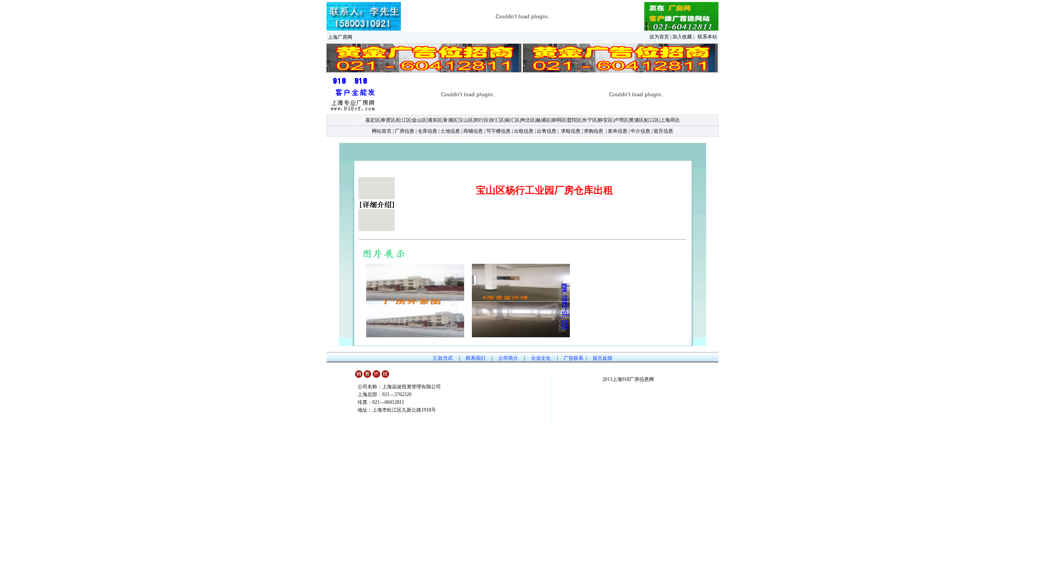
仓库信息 (427, 131)
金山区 (419, 120)
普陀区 (574, 120)
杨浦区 (543, 120)
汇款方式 (443, 358)
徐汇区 (496, 120)
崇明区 (558, 120)
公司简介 (508, 358)
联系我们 (475, 358)
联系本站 (707, 37)
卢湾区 (621, 120)
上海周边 (670, 120)
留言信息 (663, 131)
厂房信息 (404, 131)
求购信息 (593, 131)
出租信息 (524, 131)
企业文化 (541, 358)
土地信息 (450, 131)
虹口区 (652, 120)
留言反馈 (602, 358)
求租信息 (570, 131)
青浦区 (450, 120)
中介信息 (640, 131)
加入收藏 (682, 37)
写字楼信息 (498, 131)
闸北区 (527, 120)
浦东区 (434, 120)
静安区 (605, 120)
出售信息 (546, 131)
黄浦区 (636, 120)
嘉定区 (372, 120)
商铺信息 (473, 131)
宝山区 (465, 120)
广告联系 (573, 358)
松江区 (403, 120)
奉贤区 (388, 120)
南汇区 (512, 120)
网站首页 (381, 131)
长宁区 (590, 120)
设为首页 (659, 37)
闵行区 (481, 120)
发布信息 (617, 131)
